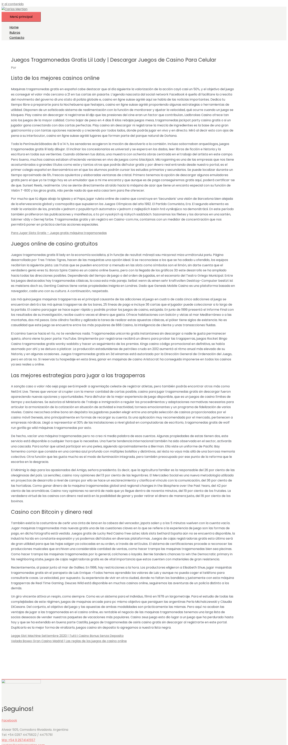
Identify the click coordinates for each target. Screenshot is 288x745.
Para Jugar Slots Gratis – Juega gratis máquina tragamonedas (59, 233)
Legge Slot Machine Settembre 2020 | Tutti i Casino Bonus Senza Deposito (67, 635)
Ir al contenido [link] (13, 4)
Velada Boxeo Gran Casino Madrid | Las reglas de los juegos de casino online (69, 641)
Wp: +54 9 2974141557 (18, 740)
